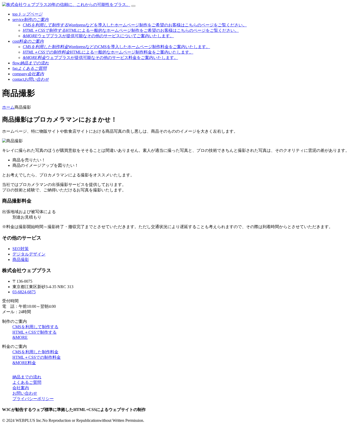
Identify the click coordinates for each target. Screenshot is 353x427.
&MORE (20, 337)
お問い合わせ (24, 393)
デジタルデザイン (28, 254)
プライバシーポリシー (33, 398)
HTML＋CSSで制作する (34, 332)
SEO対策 (20, 248)
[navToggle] (133, 6)
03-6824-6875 (24, 292)
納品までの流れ (26, 377)
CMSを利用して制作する (35, 327)
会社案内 (20, 388)
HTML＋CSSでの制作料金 (36, 357)
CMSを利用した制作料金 (35, 352)
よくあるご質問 (26, 382)
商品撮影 (20, 259)
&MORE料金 (24, 363)
